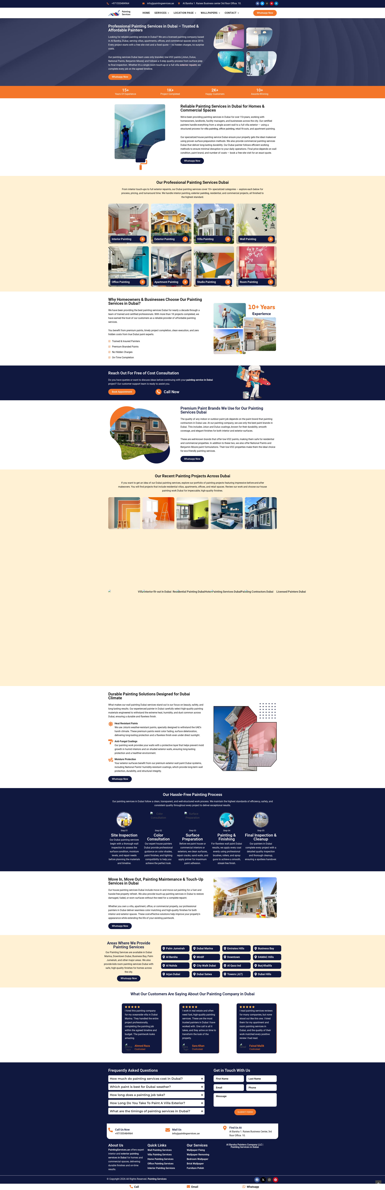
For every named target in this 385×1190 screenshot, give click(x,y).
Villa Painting (205, 239)
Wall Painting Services (160, 1150)
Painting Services (157, 1179)
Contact (231, 12)
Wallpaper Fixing (196, 1150)
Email (194, 1186)
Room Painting (249, 282)
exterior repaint (188, 65)
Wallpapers (209, 12)
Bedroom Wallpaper (197, 1159)
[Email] (188, 1186)
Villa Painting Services (160, 1154)
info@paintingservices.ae (186, 1133)
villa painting (211, 128)
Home (146, 12)
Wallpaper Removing (198, 1154)
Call (136, 1186)
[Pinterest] (275, 1179)
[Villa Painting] (228, 239)
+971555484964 (124, 1133)
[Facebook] (257, 1179)
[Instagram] (269, 1179)
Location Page (184, 12)
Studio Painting (206, 282)
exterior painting (200, 193)
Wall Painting (248, 239)
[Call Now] (159, 392)
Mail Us (176, 1129)
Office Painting (121, 282)
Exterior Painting (164, 239)
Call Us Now (122, 1129)
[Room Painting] (270, 282)
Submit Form (245, 1112)
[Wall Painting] (270, 239)
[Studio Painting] (228, 282)
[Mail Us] (167, 1130)
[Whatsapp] (244, 1186)
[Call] (131, 1186)
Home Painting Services (160, 1159)
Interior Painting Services (161, 1168)
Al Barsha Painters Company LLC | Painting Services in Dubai (244, 1145)
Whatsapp (253, 1186)
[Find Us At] (225, 1128)
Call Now (171, 392)
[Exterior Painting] (185, 239)
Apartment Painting (166, 282)
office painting (226, 128)
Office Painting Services (160, 1163)
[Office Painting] (142, 282)
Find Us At (235, 1127)
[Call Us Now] (110, 1130)
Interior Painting (121, 239)
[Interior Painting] (142, 239)
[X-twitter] (263, 1179)
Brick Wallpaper (195, 1163)
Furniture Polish (195, 1168)
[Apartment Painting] (185, 282)
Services (160, 12)
